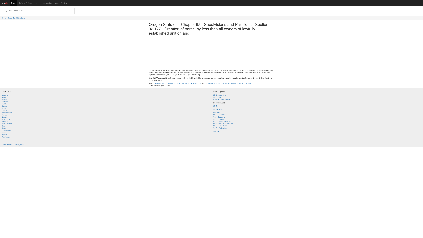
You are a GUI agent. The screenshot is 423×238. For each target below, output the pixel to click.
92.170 (187, 83)
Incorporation (47, 3)
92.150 (176, 83)
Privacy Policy (19, 145)
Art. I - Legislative (219, 115)
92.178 (210, 83)
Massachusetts (7, 113)
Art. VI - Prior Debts (220, 126)
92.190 (233, 83)
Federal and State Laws (16, 18)
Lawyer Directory (61, 3)
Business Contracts (25, 3)
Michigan (5, 115)
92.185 (227, 83)
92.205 (239, 83)
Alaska (4, 97)
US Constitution (218, 109)
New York (5, 121)
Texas (4, 132)
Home (13, 3)
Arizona (4, 99)
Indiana (4, 110)
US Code (216, 106)
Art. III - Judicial (218, 119)
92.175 (193, 83)
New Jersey (6, 119)
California (5, 101)
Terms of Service (7, 145)
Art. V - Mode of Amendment (223, 123)
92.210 (244, 83)
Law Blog (216, 131)
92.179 (216, 83)
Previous (158, 83)
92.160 (181, 83)
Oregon (4, 128)
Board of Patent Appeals (221, 99)
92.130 (164, 83)
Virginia (4, 135)
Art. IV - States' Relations (222, 121)
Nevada (4, 117)
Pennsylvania (6, 130)
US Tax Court (218, 97)
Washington (6, 137)
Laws (37, 3)
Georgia (4, 106)
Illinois (4, 108)
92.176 (199, 83)
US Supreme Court (219, 95)
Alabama (5, 95)
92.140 (170, 83)
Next (249, 83)
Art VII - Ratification (220, 128)
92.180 (221, 83)
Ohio (3, 126)
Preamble (216, 112)
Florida (4, 104)
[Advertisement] (211, 52)
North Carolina (7, 124)
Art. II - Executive (219, 117)
